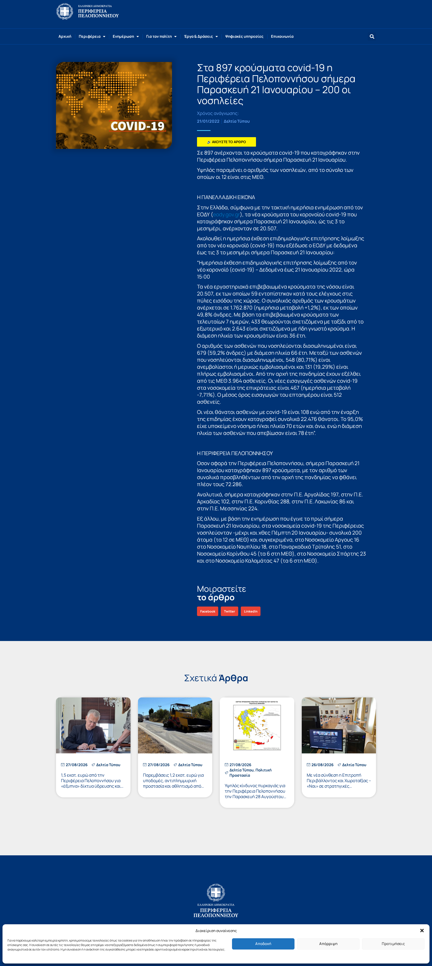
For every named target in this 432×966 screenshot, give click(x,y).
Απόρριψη (328, 943)
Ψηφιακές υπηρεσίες (244, 36)
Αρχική (64, 36)
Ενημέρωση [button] (123, 36)
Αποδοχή (263, 943)
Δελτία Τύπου (237, 121)
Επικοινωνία (282, 36)
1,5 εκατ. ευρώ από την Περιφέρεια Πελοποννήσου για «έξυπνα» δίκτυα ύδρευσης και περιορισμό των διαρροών (91, 783)
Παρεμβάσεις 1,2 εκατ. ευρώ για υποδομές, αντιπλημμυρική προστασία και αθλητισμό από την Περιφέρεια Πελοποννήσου (173, 783)
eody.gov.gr (226, 214)
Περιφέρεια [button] (89, 36)
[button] (422, 930)
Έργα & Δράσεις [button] (198, 36)
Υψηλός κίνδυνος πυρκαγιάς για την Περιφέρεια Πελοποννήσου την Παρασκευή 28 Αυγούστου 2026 (255, 794)
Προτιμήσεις (393, 943)
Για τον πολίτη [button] (159, 36)
